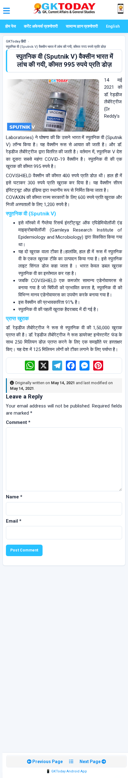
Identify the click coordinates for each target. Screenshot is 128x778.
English (113, 26)
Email (13, 521)
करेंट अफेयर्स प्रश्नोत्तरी (41, 26)
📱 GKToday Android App (66, 771)
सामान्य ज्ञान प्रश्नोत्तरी (82, 26)
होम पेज (10, 26)
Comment (18, 422)
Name (14, 497)
